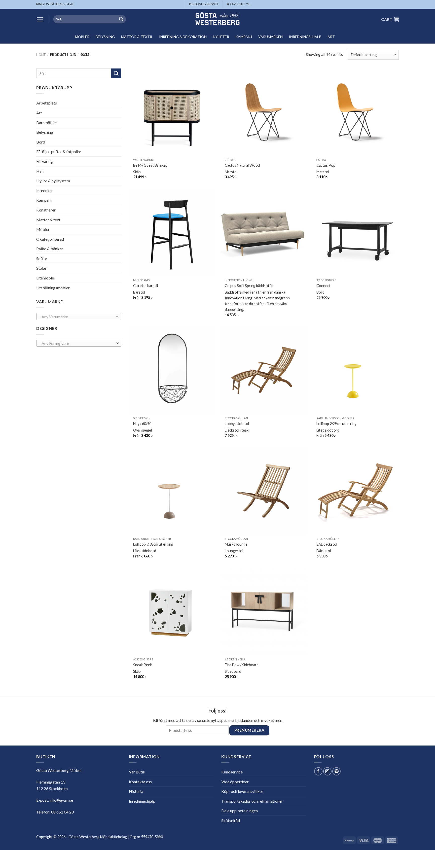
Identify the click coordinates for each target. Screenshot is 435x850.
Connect (323, 286)
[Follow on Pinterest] (336, 771)
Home (41, 55)
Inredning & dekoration (183, 36)
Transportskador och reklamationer (252, 801)
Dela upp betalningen (239, 810)
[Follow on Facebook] (318, 771)
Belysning (105, 36)
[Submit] (121, 19)
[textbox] (78, 316)
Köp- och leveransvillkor (242, 791)
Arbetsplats (46, 102)
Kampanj (243, 36)
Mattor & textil (137, 36)
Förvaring (44, 161)
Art (331, 36)
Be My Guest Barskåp (150, 165)
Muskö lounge (236, 544)
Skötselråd (230, 820)
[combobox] (78, 316)
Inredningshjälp (305, 36)
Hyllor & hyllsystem (53, 180)
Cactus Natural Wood (242, 165)
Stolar (41, 268)
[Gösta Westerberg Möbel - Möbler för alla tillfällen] (217, 19)
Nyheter (221, 36)
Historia (136, 791)
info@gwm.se (61, 800)
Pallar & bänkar (49, 248)
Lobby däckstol (237, 423)
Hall (40, 170)
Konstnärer (46, 209)
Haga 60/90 (142, 423)
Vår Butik (137, 771)
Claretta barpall (145, 286)
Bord (40, 141)
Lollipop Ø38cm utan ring (153, 544)
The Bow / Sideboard (242, 665)
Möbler (82, 36)
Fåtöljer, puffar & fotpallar (58, 151)
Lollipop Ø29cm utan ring (336, 423)
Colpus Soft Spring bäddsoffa (249, 286)
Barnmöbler (46, 122)
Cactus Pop (325, 165)
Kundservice (232, 771)
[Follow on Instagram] (327, 771)
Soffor (41, 258)
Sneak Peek (142, 665)
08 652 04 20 (62, 811)
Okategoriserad (50, 239)
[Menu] (40, 19)
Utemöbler (45, 277)
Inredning (44, 190)
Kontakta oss (140, 781)
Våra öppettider (235, 781)
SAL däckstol (326, 544)
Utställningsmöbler (53, 287)
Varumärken (270, 36)
